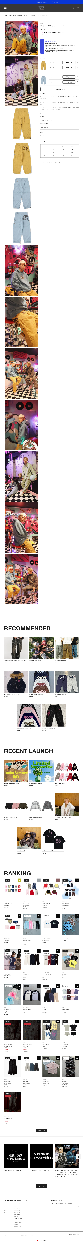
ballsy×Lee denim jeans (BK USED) (8, 1118)
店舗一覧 (16, 1206)
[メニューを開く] (5, 8)
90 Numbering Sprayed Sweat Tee (7, 1011)
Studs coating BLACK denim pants (7, 1083)
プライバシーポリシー (14, 1235)
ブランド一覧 (17, 1204)
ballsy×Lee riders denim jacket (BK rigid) (27, 1046)
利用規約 (6, 1235)
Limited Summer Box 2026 (35, 783)
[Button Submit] (78, 1206)
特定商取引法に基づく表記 (27, 1235)
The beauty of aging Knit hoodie (63, 817)
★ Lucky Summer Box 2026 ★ (11, 783)
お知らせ (16, 1216)
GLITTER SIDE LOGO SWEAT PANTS (26, 905)
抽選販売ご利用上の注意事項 (18, 1223)
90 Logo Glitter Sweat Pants (24, 728)
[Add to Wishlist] (77, 62)
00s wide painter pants (60, 660)
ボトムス (6, 1206)
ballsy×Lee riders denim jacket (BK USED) (8, 1046)
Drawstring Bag (65, 939)
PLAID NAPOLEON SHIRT (35, 817)
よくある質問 (17, 1208)
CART (77, 8)
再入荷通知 (69, 62)
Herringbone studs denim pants (26, 975)
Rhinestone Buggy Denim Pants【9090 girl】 (15, 660)
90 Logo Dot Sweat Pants (61, 694)
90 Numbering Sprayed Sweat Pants (27, 940)
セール (5, 1212)
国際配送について (18, 1226)
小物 (5, 1210)
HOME (5, 15)
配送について (17, 1212)
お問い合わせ (17, 1210)
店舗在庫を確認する (60, 89)
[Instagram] (27, 1200)
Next (78, 1156)
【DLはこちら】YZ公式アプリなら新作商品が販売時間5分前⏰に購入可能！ (41, 2)
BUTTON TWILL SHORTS (10, 817)
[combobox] (41, 1240)
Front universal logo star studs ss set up (65, 905)
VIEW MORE (41, 1130)
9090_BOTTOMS (17, 15)
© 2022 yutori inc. (74, 1234)
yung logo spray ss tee (35, 660)
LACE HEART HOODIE (60, 783)
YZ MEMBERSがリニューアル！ (40, 1170)
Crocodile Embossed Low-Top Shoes (66, 1083)
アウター (6, 1208)
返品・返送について (18, 1214)
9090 (10, 15)
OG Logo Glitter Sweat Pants (49, 728)
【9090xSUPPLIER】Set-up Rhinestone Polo (53, 851)
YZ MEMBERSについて (18, 1219)
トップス (6, 1204)
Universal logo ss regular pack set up (46, 975)
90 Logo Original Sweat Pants (36, 694)
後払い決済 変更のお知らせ (12, 1170)
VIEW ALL (41, 1186)
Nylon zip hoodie (21, 851)
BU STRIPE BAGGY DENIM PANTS (26, 1083)
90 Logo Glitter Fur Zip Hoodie (11, 694)
